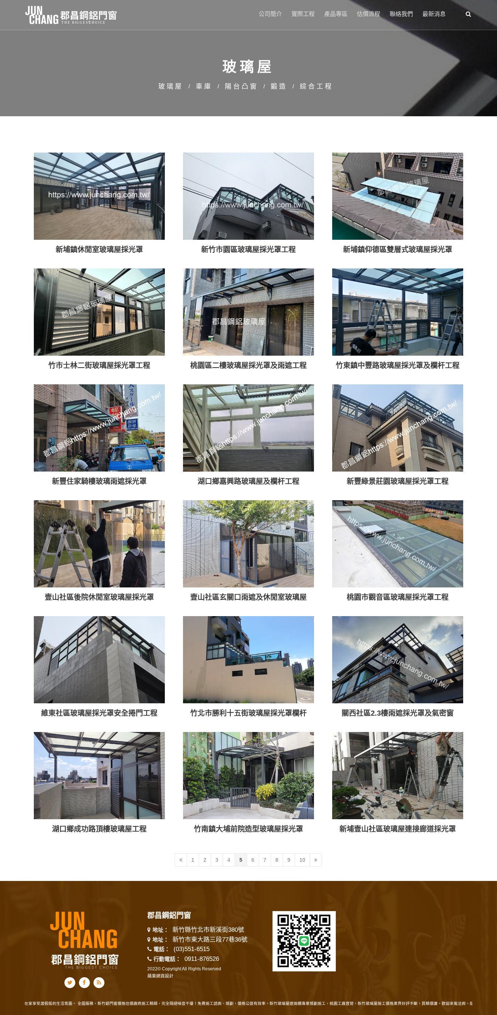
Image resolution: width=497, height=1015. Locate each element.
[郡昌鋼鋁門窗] (71, 14)
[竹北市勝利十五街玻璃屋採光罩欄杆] (248, 681)
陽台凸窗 (241, 86)
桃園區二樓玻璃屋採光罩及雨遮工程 (248, 365)
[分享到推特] (69, 982)
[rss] (99, 982)
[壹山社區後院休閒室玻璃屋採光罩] (99, 565)
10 (302, 860)
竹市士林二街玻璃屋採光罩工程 (99, 365)
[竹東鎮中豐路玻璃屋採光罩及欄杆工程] (397, 334)
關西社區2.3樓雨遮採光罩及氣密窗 (398, 713)
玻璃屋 (170, 86)
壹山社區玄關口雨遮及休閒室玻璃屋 (248, 597)
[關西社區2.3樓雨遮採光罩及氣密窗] (397, 681)
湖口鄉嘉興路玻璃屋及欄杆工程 (248, 481)
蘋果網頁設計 (160, 976)
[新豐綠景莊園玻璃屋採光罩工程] (397, 449)
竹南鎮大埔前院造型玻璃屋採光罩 (248, 829)
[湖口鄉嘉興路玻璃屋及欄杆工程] (248, 449)
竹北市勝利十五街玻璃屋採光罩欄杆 (248, 713)
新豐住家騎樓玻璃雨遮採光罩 (99, 481)
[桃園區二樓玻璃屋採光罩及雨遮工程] (248, 334)
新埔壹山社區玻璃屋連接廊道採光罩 (397, 829)
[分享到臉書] (84, 982)
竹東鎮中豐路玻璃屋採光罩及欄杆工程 (398, 365)
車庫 (204, 86)
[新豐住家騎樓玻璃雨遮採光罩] (99, 449)
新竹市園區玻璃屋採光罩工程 (248, 250)
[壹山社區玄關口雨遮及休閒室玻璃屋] (248, 565)
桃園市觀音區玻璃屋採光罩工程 (398, 597)
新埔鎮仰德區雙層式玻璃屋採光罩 (397, 250)
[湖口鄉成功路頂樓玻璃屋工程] (99, 797)
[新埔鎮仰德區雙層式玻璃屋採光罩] (397, 218)
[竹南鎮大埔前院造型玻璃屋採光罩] (248, 797)
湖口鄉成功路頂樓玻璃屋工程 (99, 829)
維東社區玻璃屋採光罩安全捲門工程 (99, 713)
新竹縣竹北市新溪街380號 (208, 930)
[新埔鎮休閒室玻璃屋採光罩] (99, 218)
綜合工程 (316, 86)
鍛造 (279, 86)
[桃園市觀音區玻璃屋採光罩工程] (397, 565)
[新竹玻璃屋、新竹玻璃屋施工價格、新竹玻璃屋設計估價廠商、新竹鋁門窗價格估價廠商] (248, 57)
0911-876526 (201, 958)
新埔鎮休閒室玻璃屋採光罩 (99, 250)
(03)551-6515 (192, 949)
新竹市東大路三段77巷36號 (209, 940)
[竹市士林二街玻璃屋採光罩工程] (99, 334)
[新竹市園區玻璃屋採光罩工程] (248, 218)
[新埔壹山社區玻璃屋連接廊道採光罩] (397, 797)
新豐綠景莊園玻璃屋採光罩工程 (398, 481)
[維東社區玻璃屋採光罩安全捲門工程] (99, 681)
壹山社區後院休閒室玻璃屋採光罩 (99, 597)
